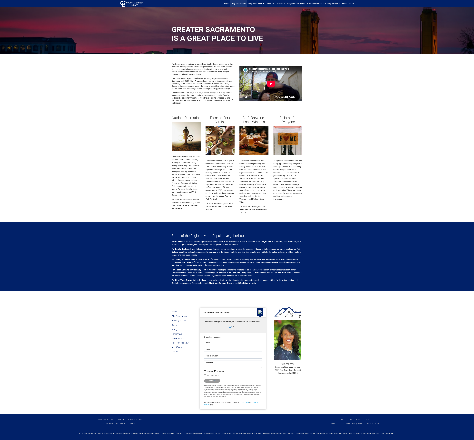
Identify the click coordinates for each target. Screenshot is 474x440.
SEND (211, 381)
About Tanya (348, 4)
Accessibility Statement (343, 424)
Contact (175, 352)
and (193, 205)
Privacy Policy (244, 402)
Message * (210, 363)
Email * (209, 349)
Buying (174, 325)
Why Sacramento (238, 3)
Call (234, 327)
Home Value (177, 334)
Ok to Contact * (214, 375)
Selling (174, 329)
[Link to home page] (132, 3)
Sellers (281, 4)
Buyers (271, 4)
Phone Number (212, 356)
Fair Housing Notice (368, 424)
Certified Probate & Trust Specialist (323, 4)
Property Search (256, 4)
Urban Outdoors (183, 205)
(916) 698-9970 (288, 364)
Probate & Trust (178, 338)
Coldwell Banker (105, 419)
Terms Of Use (345, 419)
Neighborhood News (296, 3)
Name (208, 342)
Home (226, 3)
